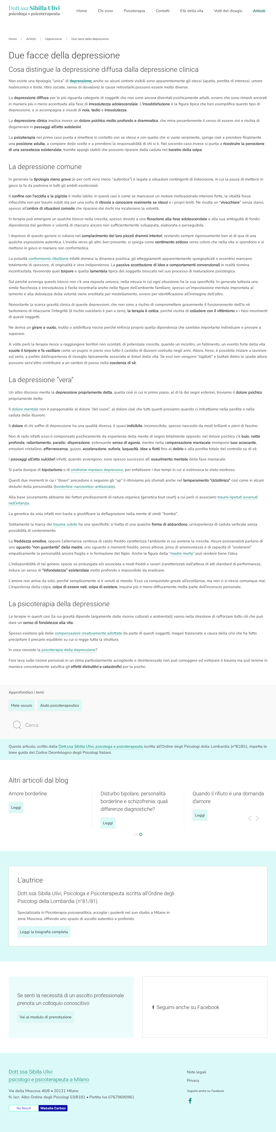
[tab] (135, 834)
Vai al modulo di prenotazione (46, 1017)
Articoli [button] (259, 10)
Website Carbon (53, 1108)
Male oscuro (21, 705)
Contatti (162, 10)
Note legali (196, 1072)
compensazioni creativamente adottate (88, 633)
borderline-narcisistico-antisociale (84, 486)
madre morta (182, 553)
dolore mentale (25, 409)
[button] (250, 818)
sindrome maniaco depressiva (97, 469)
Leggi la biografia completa (44, 931)
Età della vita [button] (191, 10)
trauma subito (65, 524)
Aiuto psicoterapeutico (59, 705)
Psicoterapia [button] (134, 10)
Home (82, 10)
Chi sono (105, 10)
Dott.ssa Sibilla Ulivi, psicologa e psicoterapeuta (101, 746)
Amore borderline (28, 794)
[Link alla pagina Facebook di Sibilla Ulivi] (190, 1100)
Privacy (193, 1080)
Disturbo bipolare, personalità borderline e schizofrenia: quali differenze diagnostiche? (134, 801)
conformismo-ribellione (48, 258)
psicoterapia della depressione (68, 649)
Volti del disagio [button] (228, 10)
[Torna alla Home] (34, 11)
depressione (80, 80)
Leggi (16, 807)
